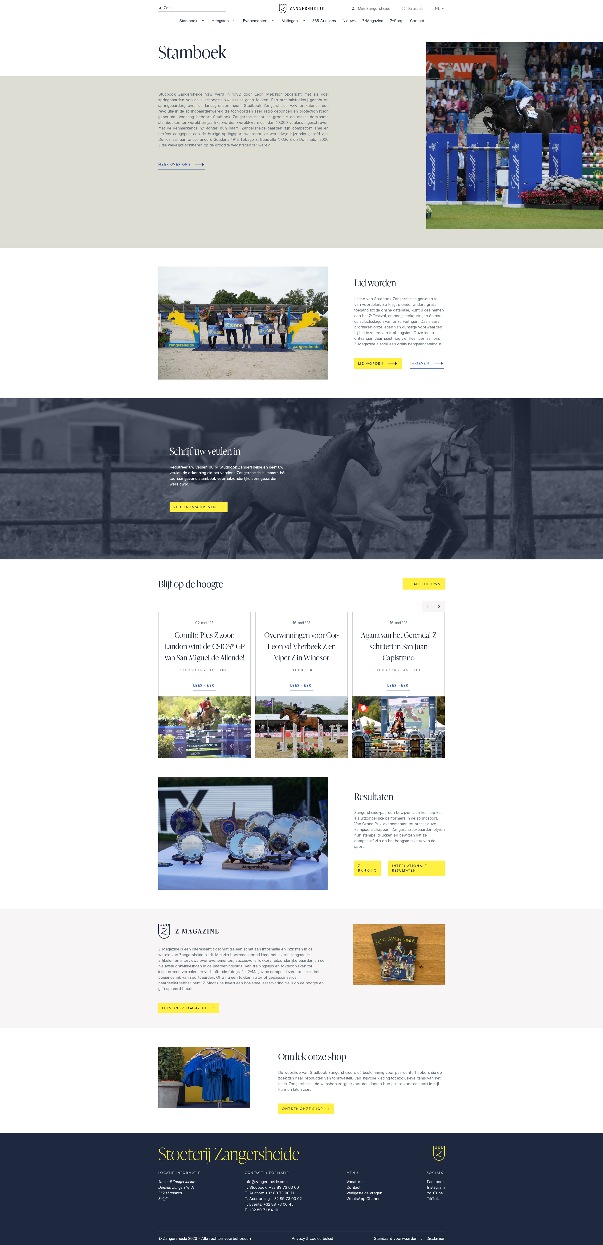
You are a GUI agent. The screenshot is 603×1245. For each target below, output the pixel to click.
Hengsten (220, 20)
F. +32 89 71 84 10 (261, 1210)
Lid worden (370, 363)
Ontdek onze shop (302, 1108)
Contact (417, 20)
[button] (427, 606)
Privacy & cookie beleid (312, 1238)
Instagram (436, 1187)
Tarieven (419, 363)
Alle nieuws (427, 583)
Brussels (416, 8)
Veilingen (290, 20)
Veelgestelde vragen (364, 1193)
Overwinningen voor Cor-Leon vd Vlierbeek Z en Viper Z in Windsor (301, 646)
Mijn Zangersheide (374, 8)
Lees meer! (204, 685)
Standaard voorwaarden (395, 1238)
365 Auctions (324, 20)
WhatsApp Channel (363, 1198)
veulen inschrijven (194, 507)
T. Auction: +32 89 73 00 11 (269, 1193)
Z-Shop (396, 20)
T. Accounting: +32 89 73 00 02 (273, 1198)
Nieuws (349, 20)
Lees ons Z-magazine (185, 1007)
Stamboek (188, 20)
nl (437, 8)
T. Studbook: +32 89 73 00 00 (272, 1187)
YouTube (435, 1193)
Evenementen (255, 20)
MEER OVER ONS (174, 164)
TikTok (433, 1198)
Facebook (436, 1181)
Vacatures (355, 1181)
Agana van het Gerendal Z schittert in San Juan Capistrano (398, 646)
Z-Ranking (367, 868)
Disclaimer (435, 1238)
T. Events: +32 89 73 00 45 (269, 1204)
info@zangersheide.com (266, 1181)
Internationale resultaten (409, 868)
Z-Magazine (372, 20)
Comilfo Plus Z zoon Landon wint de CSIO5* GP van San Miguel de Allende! (204, 646)
